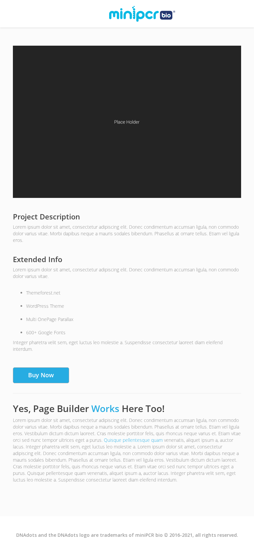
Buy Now (41, 375)
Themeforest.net (43, 293)
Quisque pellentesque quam (133, 440)
